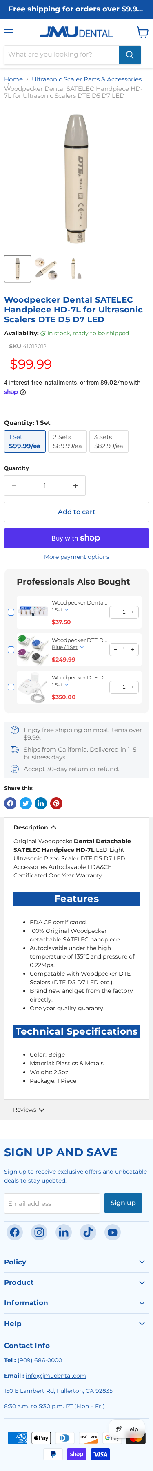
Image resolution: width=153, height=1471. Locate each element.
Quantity (16, 468)
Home (13, 79)
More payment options (76, 557)
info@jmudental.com (56, 1375)
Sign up (123, 1203)
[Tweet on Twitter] (26, 803)
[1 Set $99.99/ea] (26, 454)
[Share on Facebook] (10, 803)
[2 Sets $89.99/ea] (69, 454)
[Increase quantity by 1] (76, 485)
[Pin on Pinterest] (56, 803)
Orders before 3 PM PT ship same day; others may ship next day (76, 17)
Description (30, 827)
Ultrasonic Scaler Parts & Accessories (87, 79)
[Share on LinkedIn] (41, 803)
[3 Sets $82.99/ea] (110, 454)
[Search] (130, 55)
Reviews (24, 1109)
